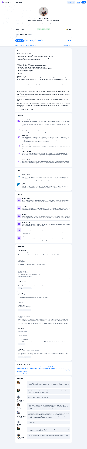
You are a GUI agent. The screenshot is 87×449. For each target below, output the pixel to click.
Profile (16, 45)
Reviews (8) (33, 45)
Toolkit (27, 45)
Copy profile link (66, 45)
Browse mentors (71, 2)
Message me (30, 40)
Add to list (39, 40)
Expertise (22, 45)
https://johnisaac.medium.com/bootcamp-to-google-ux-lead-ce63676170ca (35, 366)
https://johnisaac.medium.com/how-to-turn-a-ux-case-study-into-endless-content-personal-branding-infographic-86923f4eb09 (43, 370)
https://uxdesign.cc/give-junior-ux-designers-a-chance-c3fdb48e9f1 (34, 373)
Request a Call (19, 40)
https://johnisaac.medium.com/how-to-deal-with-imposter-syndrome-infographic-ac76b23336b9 (40, 368)
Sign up (78, 2)
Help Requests (19, 2)
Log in (84, 2)
